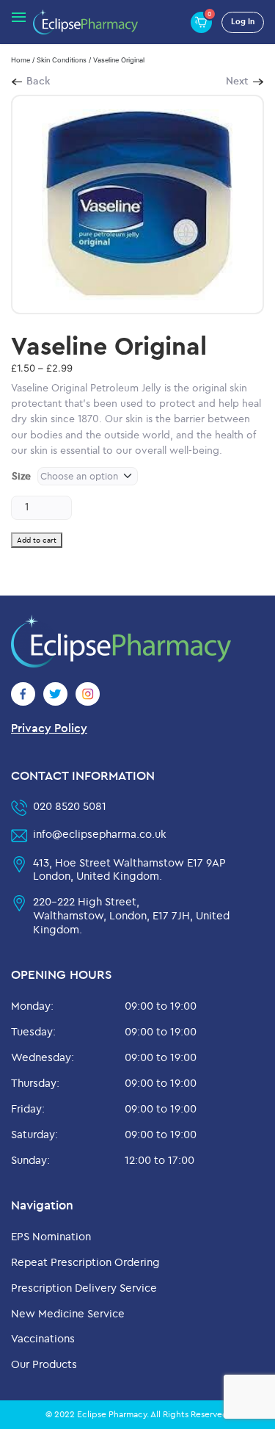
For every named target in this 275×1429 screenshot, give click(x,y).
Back (38, 80)
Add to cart (36, 540)
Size (21, 475)
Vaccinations (43, 1338)
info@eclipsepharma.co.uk (99, 834)
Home (20, 60)
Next (237, 80)
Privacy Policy (49, 727)
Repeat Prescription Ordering (85, 1262)
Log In (242, 21)
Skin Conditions (62, 60)
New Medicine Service (68, 1313)
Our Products (44, 1364)
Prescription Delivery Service (84, 1288)
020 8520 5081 (69, 806)
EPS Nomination (51, 1236)
